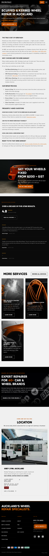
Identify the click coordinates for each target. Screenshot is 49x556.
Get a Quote (20, 532)
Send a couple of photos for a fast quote (35, 144)
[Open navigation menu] (46, 2)
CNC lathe (15, 75)
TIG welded (29, 93)
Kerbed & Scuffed (6, 521)
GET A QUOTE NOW (9, 24)
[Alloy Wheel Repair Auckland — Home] (6, 2)
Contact (19, 528)
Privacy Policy (44, 552)
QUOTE (42, 2)
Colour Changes (6, 528)
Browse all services (39, 274)
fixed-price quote (31, 117)
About (19, 521)
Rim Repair (4, 535)
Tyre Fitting (5, 539)
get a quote (40, 526)
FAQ (18, 524)
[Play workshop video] (24, 446)
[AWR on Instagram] (34, 536)
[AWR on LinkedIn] (42, 536)
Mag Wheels (5, 532)
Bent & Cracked (6, 524)
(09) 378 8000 (38, 520)
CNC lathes (35, 51)
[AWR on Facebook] (38, 536)
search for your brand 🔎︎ (12, 398)
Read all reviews (9, 217)
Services (7, 6)
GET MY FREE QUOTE (25, 186)
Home (3, 6)
